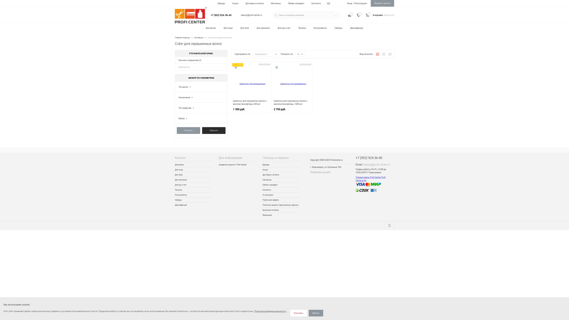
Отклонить (298, 313)
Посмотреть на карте (320, 172)
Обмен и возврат (296, 3)
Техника (178, 190)
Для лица (179, 170)
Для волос (179, 165)
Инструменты (181, 195)
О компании (268, 195)
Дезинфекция (181, 205)
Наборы (178, 200)
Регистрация (360, 3)
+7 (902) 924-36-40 (221, 15)
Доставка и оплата (254, 3)
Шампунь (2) (184, 67)
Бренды (221, 3)
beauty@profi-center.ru (376, 164)
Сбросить (214, 130)
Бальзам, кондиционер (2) (190, 60)
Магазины (276, 3)
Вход (349, 3)
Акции (235, 3)
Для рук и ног (180, 185)
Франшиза (267, 215)
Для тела (179, 175)
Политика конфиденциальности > (270, 311)
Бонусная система (271, 210)
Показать (188, 130)
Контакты (316, 3)
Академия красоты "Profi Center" (233, 165)
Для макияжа (181, 180)
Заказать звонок (382, 3)
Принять (316, 313)
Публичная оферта (271, 200)
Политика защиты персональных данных (281, 205)
